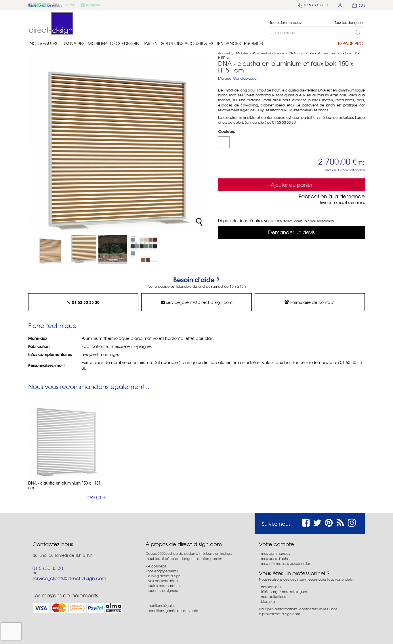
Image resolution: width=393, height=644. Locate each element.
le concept (157, 566)
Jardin (150, 43)
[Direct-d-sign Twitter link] (317, 522)
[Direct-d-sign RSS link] (340, 522)
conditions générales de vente (173, 610)
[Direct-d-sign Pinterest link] (329, 522)
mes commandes (275, 553)
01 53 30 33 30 (86, 302)
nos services (271, 586)
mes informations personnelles (285, 563)
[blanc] (223, 142)
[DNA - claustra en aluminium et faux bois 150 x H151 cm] (50, 249)
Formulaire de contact (312, 302)
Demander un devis (291, 232)
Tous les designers (349, 22)
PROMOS (253, 43)
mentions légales (161, 605)
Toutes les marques (285, 22)
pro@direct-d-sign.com (281, 613)
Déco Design (124, 43)
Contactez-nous (53, 544)
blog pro (268, 601)
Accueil (224, 53)
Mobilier (97, 43)
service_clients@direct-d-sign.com (199, 302)
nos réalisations (273, 596)
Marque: (225, 78)
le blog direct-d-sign (164, 575)
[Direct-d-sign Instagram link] (352, 522)
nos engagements (163, 570)
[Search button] (359, 32)
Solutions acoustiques (187, 43)
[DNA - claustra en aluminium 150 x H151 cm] (67, 438)
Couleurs (227, 131)
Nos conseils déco (163, 580)
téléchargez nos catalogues (284, 591)
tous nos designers (163, 590)
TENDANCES (228, 43)
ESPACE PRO (350, 43)
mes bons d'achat (276, 558)
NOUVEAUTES (43, 43)
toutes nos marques (164, 585)
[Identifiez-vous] (340, 5)
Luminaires (72, 43)
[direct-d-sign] (51, 23)
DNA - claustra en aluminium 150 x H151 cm (64, 485)
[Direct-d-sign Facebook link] (306, 522)
